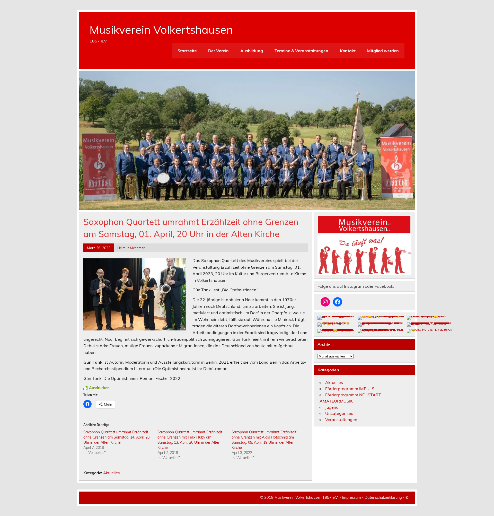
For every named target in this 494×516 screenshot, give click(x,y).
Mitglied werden (383, 50)
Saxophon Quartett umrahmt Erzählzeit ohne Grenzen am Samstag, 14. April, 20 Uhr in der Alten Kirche (116, 437)
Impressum (351, 497)
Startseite (187, 50)
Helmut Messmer (131, 248)
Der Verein (218, 50)
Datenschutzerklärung (383, 497)
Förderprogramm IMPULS (349, 388)
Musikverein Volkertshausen (161, 30)
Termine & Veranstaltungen (301, 50)
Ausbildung (251, 50)
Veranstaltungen (341, 419)
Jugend (332, 407)
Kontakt (348, 50)
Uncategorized (339, 413)
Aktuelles (111, 472)
